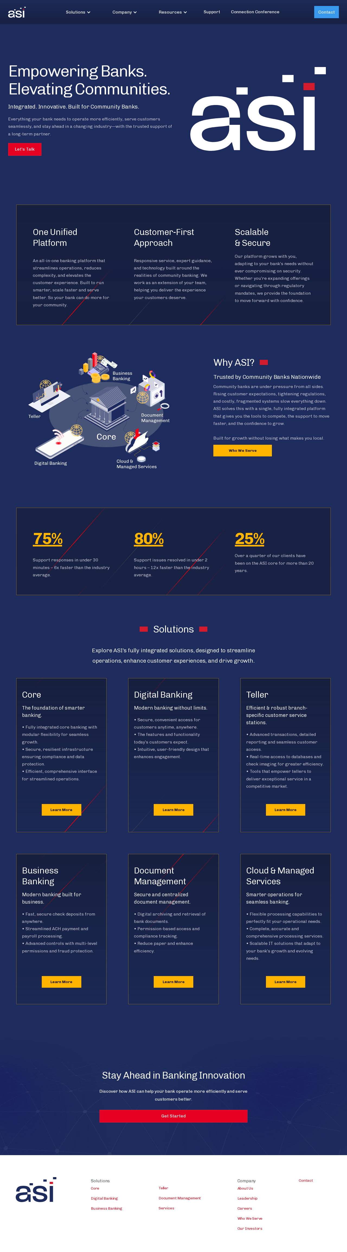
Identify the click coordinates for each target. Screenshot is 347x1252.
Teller (163, 1188)
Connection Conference (255, 11)
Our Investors (249, 1228)
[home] (17, 12)
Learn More (61, 810)
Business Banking (106, 1208)
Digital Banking (104, 1198)
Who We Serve (243, 450)
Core (95, 1188)
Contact (326, 12)
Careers (244, 1208)
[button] (78, 12)
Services (166, 1208)
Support (212, 11)
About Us (245, 1188)
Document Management (180, 1198)
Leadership (247, 1198)
